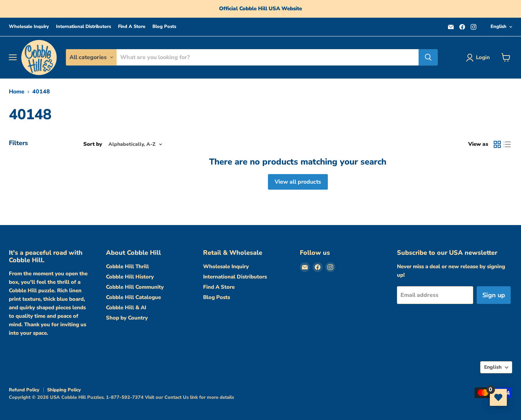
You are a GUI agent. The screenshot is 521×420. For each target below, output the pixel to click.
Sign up (493, 295)
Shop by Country (127, 317)
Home (16, 91)
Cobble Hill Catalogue (133, 297)
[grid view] (497, 144)
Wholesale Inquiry (29, 26)
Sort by (92, 144)
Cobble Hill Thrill (127, 266)
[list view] (507, 144)
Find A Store (131, 26)
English (498, 26)
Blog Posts (164, 26)
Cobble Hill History (130, 276)
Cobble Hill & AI (126, 307)
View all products (298, 182)
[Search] (428, 57)
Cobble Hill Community (135, 286)
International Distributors (83, 26)
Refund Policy (24, 390)
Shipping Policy (64, 390)
